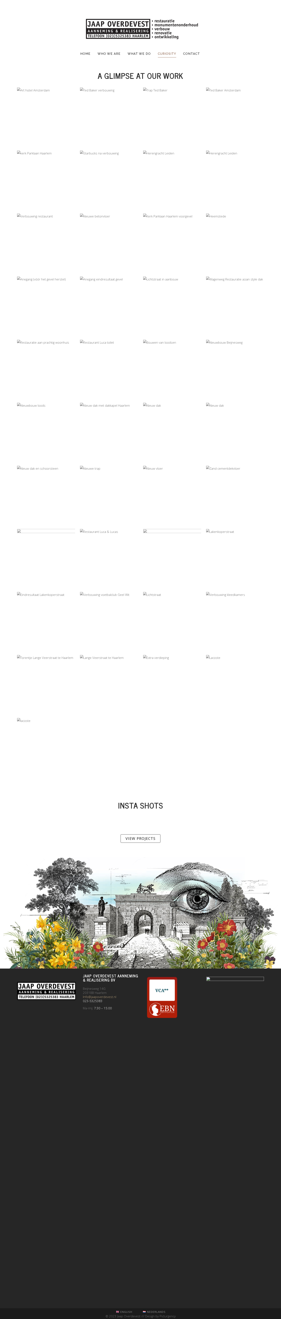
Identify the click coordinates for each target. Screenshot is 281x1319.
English (126, 1312)
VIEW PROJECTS (140, 838)
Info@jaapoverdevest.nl (99, 997)
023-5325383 (92, 1001)
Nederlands (156, 1312)
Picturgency (168, 1316)
